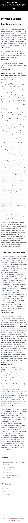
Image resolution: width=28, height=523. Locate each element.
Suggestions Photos (14, 2)
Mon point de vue (7, 494)
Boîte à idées (6, 489)
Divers (4, 491)
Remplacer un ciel (7, 472)
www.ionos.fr (8, 67)
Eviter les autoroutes (8, 467)
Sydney (18, 520)
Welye (13, 101)
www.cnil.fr (21, 384)
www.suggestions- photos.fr (9, 57)
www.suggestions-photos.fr (13, 45)
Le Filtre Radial (6, 470)
